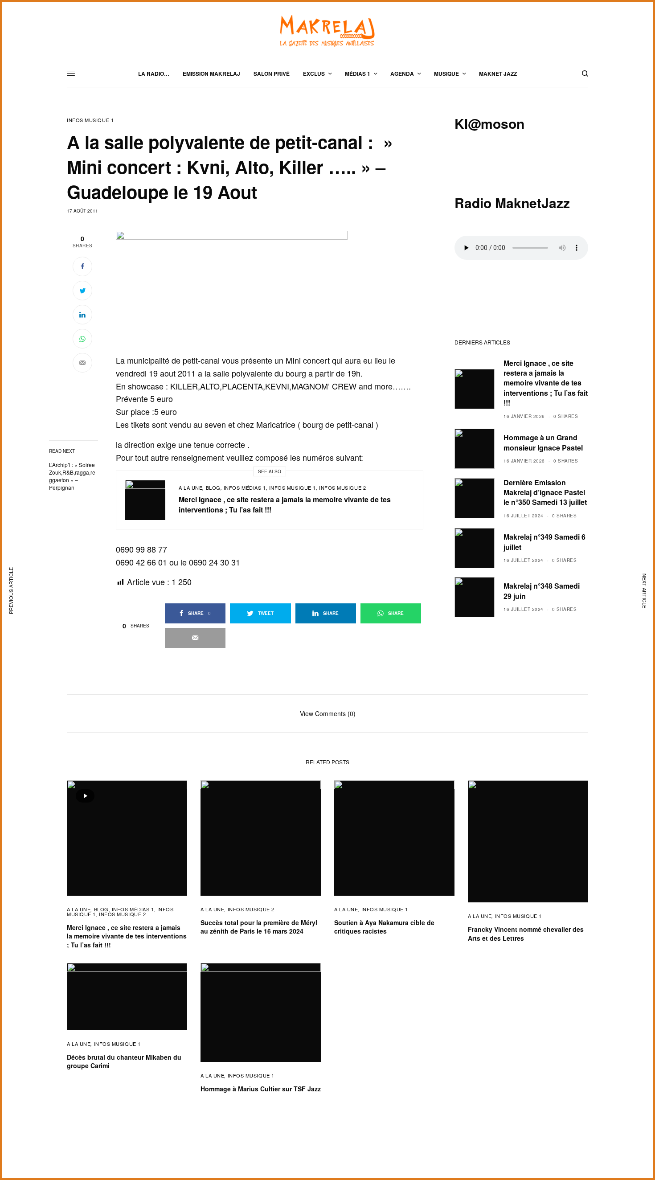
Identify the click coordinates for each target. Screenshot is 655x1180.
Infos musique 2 (342, 487)
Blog (213, 487)
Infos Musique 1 (90, 120)
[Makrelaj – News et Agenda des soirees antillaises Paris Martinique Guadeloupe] (327, 31)
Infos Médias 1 (245, 487)
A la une (190, 487)
